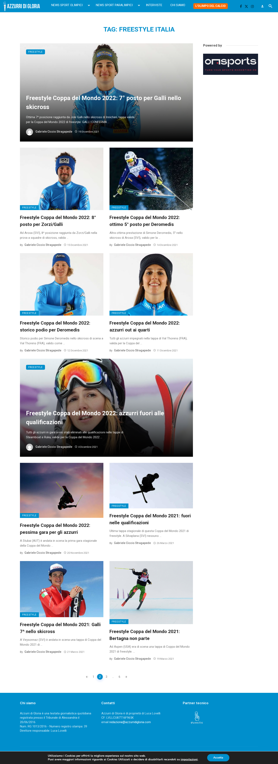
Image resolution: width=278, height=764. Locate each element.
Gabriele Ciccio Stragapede (53, 131)
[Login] (262, 6)
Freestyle (35, 51)
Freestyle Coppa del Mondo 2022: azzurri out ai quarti (144, 326)
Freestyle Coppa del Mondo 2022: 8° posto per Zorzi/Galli (58, 221)
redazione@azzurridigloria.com (130, 722)
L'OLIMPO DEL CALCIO (210, 6)
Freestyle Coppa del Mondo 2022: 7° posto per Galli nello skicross (103, 102)
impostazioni (189, 759)
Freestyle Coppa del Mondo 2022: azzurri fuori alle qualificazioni (95, 418)
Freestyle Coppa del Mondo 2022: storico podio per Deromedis (55, 326)
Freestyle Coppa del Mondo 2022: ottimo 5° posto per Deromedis (144, 221)
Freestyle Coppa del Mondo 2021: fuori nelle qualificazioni (150, 519)
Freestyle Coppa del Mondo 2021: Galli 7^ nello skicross (60, 628)
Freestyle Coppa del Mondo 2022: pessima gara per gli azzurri (55, 529)
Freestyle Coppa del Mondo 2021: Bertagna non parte (144, 635)
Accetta (218, 758)
